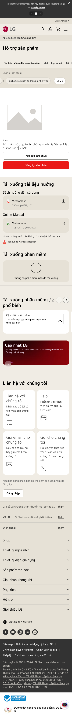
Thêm (61, 506)
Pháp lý (7, 655)
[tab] (21, 63)
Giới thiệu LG (12, 609)
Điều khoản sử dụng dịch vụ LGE (34, 644)
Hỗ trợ (8, 599)
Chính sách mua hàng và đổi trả (33, 655)
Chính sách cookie (46, 649)
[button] (42, 29)
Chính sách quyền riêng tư (18, 649)
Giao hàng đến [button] (21, 37)
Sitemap (8, 644)
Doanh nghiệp (61, 21)
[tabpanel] (36, 220)
